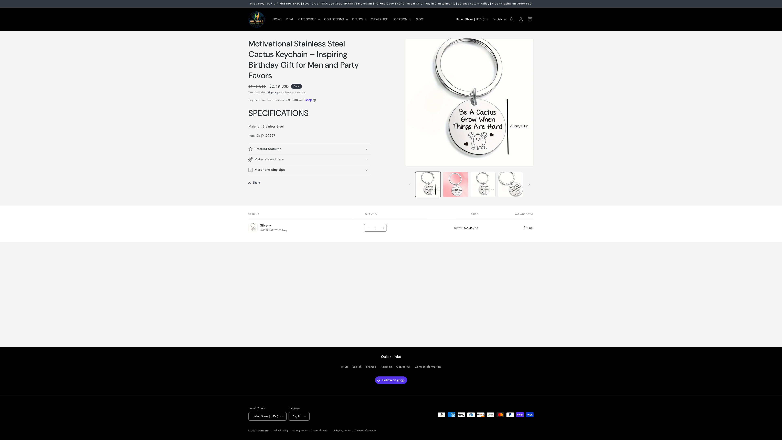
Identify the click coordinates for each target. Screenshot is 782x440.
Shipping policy (342, 430)
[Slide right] (529, 184)
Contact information (365, 430)
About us (386, 367)
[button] (309, 19)
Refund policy (280, 430)
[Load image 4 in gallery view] (510, 184)
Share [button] (256, 182)
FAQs (344, 367)
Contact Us (403, 367)
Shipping (273, 92)
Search (357, 367)
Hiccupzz (263, 430)
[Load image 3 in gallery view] (483, 184)
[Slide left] (409, 184)
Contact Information (428, 367)
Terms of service (320, 430)
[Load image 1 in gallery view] (428, 184)
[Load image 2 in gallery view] (455, 184)
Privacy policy (300, 430)
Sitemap (371, 367)
